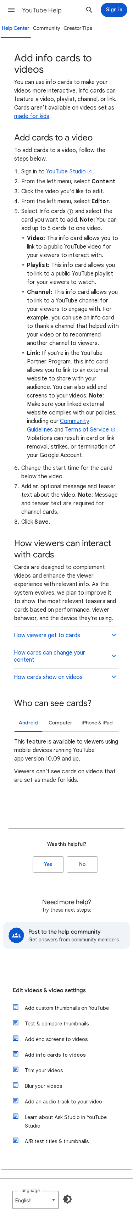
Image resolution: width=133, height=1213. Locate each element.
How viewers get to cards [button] (47, 635)
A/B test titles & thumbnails (57, 1141)
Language (30, 1190)
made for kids (31, 116)
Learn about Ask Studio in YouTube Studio (66, 1121)
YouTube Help (42, 10)
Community (46, 28)
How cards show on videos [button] (48, 677)
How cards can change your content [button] (49, 656)
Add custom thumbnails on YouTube (67, 1008)
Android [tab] (28, 723)
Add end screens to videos (56, 1039)
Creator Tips (77, 28)
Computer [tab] (60, 723)
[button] (11, 9)
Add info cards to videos (55, 1055)
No (82, 864)
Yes (48, 864)
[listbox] (35, 1200)
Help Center (15, 28)
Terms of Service (87, 429)
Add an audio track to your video (63, 1101)
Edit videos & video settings (49, 990)
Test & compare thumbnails (57, 1023)
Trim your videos (44, 1070)
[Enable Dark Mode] (67, 1199)
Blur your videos (43, 1086)
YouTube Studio (66, 171)
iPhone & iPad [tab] (97, 723)
